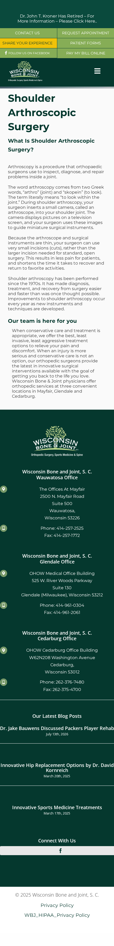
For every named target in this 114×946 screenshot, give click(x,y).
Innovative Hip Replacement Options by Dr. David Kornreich (57, 767)
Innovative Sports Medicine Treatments (57, 807)
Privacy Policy (57, 905)
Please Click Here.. (78, 21)
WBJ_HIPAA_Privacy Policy (57, 915)
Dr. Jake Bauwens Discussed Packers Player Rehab (57, 728)
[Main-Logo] (25, 62)
